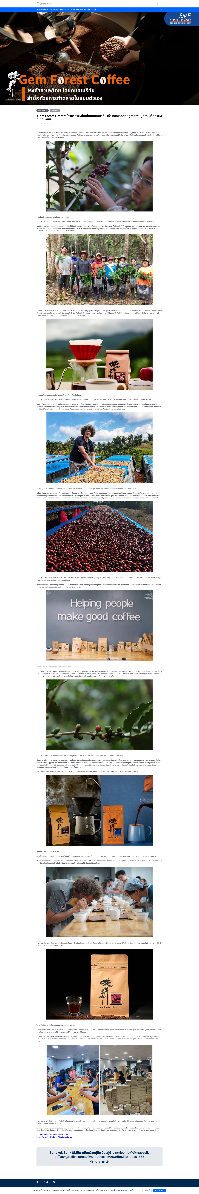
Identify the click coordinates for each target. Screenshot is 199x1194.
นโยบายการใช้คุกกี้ (128, 1190)
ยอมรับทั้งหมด (159, 1190)
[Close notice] (161, 9)
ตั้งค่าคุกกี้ (147, 1190)
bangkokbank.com (90, 9)
